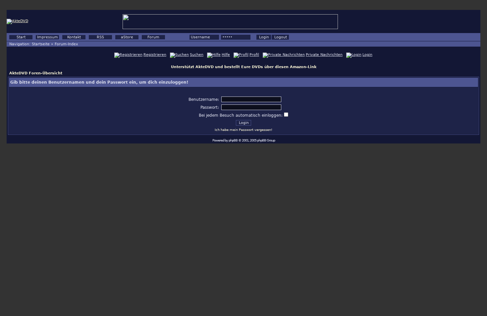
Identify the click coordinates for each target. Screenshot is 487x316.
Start (21, 37)
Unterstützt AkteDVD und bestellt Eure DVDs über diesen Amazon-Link (243, 67)
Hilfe (226, 55)
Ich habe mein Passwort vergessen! (243, 130)
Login (367, 55)
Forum (153, 37)
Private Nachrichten (324, 55)
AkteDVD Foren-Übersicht (35, 73)
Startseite (41, 44)
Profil (254, 55)
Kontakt (74, 37)
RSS (100, 37)
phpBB (233, 140)
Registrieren (154, 55)
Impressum (47, 37)
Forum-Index (66, 44)
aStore (127, 37)
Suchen (196, 55)
